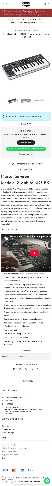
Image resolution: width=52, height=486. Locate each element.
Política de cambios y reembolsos (14, 448)
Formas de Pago (8, 433)
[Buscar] (6, 4)
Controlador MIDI (36, 20)
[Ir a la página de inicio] (26, 4)
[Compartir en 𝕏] (20, 369)
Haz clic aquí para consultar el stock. (27, 149)
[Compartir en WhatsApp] (26, 369)
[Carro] (49, 4)
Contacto (5, 426)
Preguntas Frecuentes (10, 455)
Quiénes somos (8, 429)
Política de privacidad (9, 451)
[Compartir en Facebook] (14, 369)
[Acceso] (45, 4)
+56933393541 (9, 401)
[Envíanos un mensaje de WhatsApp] (47, 481)
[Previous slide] (2, 101)
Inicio (9, 20)
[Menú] (3, 4)
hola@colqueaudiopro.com (14, 397)
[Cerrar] (48, 115)
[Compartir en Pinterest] (32, 369)
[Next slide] (49, 101)
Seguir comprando (26, 154)
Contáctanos (27, 142)
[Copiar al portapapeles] (38, 369)
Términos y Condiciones (11, 445)
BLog (4, 458)
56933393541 (9, 404)
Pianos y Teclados (20, 20)
